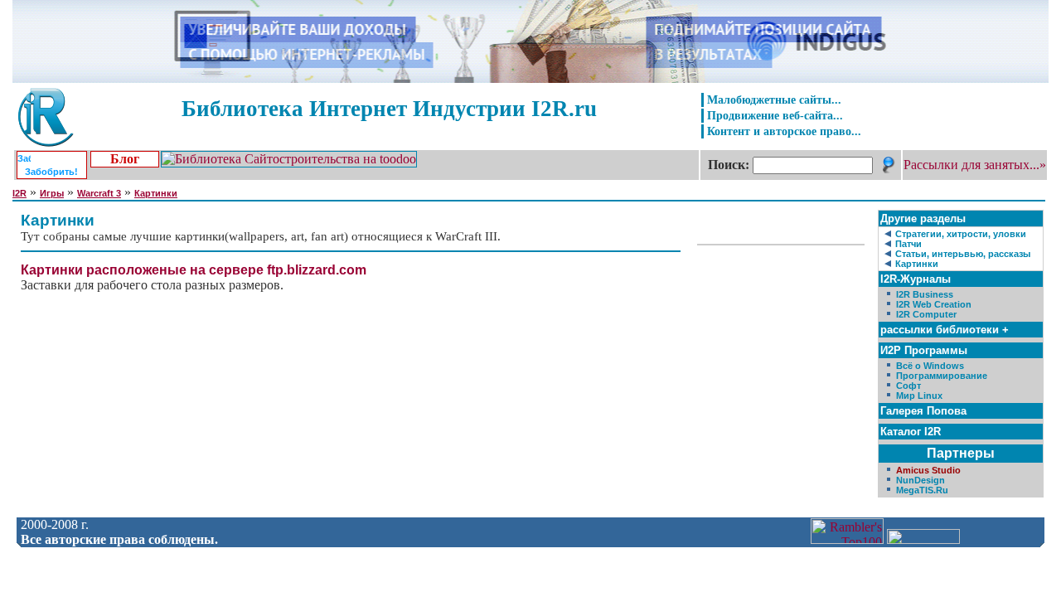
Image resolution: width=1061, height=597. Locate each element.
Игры (52, 193)
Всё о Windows (930, 366)
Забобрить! (51, 172)
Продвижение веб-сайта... (775, 115)
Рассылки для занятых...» (975, 165)
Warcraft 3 (99, 193)
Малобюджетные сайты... (774, 99)
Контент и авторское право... (784, 131)
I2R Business (924, 294)
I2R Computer (926, 314)
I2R (19, 193)
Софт (908, 386)
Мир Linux (919, 395)
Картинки (155, 193)
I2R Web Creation (933, 304)
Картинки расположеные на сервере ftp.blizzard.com (193, 270)
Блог (124, 159)
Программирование (941, 376)
